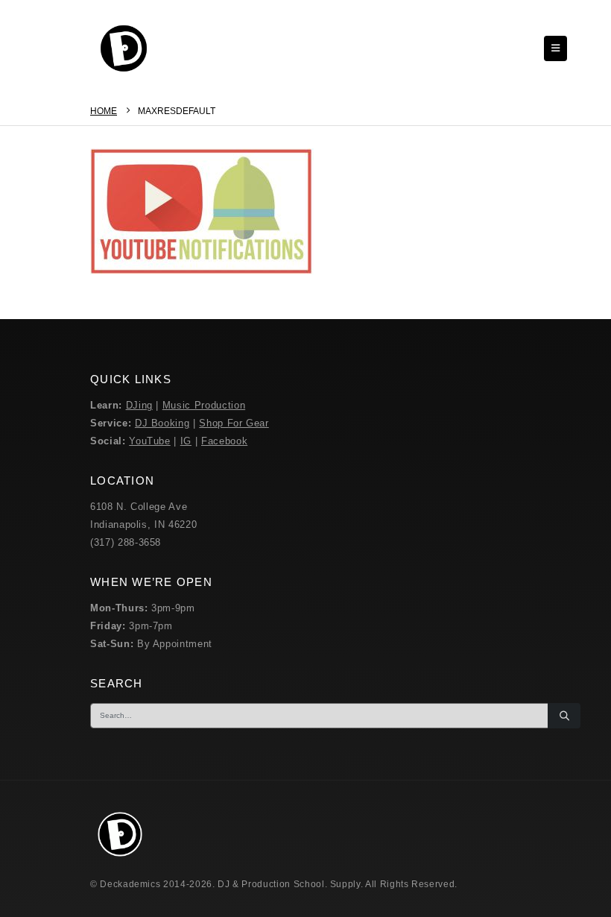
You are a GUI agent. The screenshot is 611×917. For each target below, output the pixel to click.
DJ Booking (162, 423)
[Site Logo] (123, 48)
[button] (555, 48)
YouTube (150, 441)
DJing (139, 405)
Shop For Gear (233, 423)
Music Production (203, 405)
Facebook (224, 441)
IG (185, 441)
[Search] (564, 715)
